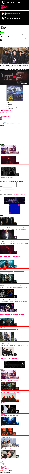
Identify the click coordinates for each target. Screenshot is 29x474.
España (5, 110)
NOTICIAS (2, 5)
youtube (11, 110)
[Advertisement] (14, 134)
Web (0, 190)
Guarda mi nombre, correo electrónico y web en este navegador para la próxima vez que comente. (13, 191)
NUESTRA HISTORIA (3, 466)
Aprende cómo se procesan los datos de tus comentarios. (18, 194)
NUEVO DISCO (8, 110)
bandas (3, 110)
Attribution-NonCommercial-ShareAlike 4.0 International (7, 471)
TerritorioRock (1, 470)
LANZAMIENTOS (3, 29)
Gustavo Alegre (6, 470)
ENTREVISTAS (2, 26)
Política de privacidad (3, 469)
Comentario (1, 186)
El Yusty (1, 46)
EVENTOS (2, 8)
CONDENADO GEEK (3, 7)
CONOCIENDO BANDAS (4, 6)
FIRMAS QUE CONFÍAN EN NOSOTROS (5, 468)
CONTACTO (2, 467)
